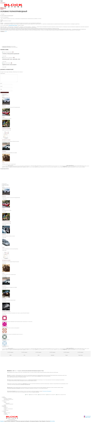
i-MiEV (10, 354)
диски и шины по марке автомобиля (9, 166)
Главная (3, 396)
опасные (46, 349)
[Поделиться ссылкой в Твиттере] (27, 394)
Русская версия (88, 416)
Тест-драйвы (4, 405)
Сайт (1, 89)
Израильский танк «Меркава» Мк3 (11, 59)
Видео (5, 402)
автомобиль (70, 165)
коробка (34, 349)
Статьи (3, 162)
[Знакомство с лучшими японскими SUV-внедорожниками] (6, 104)
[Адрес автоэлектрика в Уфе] (6, 220)
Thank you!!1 (4, 340)
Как (25, 165)
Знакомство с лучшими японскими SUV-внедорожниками (11, 107)
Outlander (52, 354)
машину (39, 349)
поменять (55, 349)
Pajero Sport (80, 354)
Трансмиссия (53, 348)
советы (65, 166)
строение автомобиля (71, 166)
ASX (24, 354)
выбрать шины (83, 165)
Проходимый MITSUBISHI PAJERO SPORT (8, 300)
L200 (38, 354)
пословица (58, 349)
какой (31, 349)
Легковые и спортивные (8, 398)
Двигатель (23, 348)
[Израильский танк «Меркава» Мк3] (8, 57)
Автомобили (4, 151)
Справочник (6, 414)
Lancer (6, 165)
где (86, 348)
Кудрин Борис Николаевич (9, 64)
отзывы (48, 349)
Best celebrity (52, 421)
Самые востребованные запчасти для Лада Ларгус (10, 248)
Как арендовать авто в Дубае (6, 118)
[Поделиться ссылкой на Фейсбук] (33, 394)
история (30, 349)
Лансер (27, 165)
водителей (79, 165)
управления (80, 349)
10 (2, 348)
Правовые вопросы (7, 412)
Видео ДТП (8, 403)
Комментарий (2, 73)
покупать (52, 349)
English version (87, 417)
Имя (1, 83)
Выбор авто (4, 105)
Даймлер (21, 348)
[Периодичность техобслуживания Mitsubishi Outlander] (6, 138)
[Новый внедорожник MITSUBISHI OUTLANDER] (6, 149)
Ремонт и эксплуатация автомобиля (45, 165)
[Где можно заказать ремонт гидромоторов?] (6, 161)
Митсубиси (37, 165)
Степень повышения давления (10, 53)
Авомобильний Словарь (13, 25)
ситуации (61, 349)
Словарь (5, 413)
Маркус (30, 348)
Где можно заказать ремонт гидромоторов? (9, 274)
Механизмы (33, 165)
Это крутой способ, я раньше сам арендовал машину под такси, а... (12, 334)
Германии (18, 348)
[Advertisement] (28, 38)
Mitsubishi (10, 165)
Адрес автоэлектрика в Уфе (6, 223)
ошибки (50, 349)
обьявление (42, 349)
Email (1, 86)
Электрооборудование (63, 348)
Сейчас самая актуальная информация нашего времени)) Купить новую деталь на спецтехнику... (17, 321)
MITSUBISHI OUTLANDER (6, 260)
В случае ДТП (6, 410)
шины (84, 166)
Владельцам (4, 406)
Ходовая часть (57, 348)
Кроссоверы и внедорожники (8, 399)
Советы (3, 117)
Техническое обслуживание (6, 128)
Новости (3, 400)
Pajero (14, 348)
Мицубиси (2, 421)
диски (88, 348)
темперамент (77, 349)
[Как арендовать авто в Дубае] (6, 115)
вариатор (75, 165)
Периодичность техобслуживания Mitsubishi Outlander (10, 141)
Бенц (16, 348)
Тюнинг (5, 409)
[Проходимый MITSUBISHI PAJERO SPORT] (6, 297)
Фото (5, 404)
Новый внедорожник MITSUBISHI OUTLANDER (9, 152)
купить (36, 166)
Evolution (4, 348)
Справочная (4, 411)
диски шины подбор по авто (23, 166)
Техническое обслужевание (47, 391)
